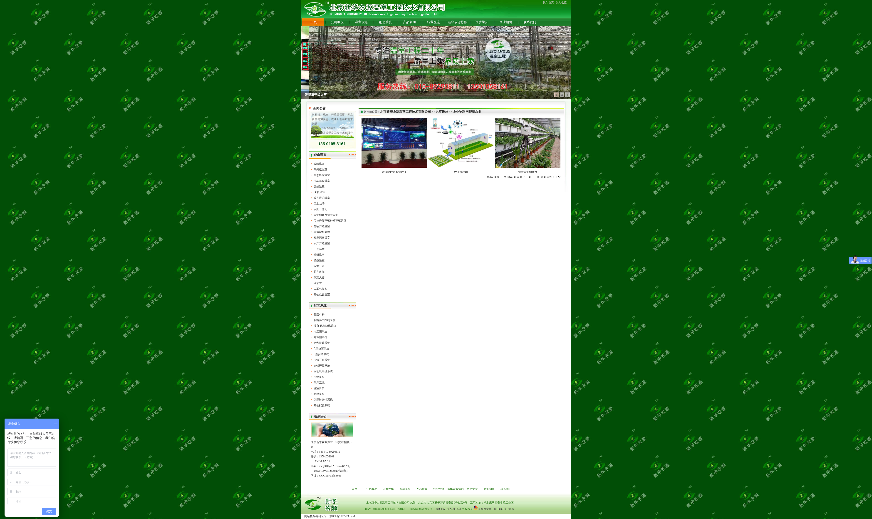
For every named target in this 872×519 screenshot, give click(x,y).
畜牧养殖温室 (322, 226)
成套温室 (320, 155)
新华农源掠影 (457, 22)
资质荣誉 (481, 22)
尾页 (543, 177)
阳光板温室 (320, 169)
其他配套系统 (322, 405)
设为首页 (548, 2)
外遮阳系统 (320, 337)
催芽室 (318, 283)
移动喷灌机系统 (323, 371)
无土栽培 (319, 203)
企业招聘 (505, 22)
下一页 (536, 177)
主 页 (313, 22)
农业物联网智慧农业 (326, 215)
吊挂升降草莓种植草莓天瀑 (330, 220)
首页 (519, 177)
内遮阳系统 (320, 331)
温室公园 (319, 266)
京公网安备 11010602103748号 (496, 509)
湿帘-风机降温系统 (325, 325)
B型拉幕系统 (321, 354)
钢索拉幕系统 (322, 342)
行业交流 (433, 22)
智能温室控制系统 (324, 320)
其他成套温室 (322, 294)
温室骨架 (319, 388)
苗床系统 (319, 382)
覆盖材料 (319, 314)
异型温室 (319, 260)
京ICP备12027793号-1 (448, 509)
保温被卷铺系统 (323, 399)
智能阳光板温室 (316, 94)
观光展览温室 (322, 198)
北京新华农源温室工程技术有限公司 (405, 111)
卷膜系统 (319, 394)
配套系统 (385, 22)
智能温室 (319, 186)
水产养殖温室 (322, 243)
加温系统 (319, 377)
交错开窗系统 (322, 365)
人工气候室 (320, 288)
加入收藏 (561, 2)
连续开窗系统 (322, 360)
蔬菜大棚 (319, 277)
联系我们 (529, 22)
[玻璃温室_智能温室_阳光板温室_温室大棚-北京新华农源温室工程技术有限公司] (376, 9)
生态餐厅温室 (322, 175)
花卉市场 (319, 271)
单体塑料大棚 (322, 232)
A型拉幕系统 (321, 348)
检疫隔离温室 (322, 237)
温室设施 (361, 22)
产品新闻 (409, 22)
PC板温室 (319, 192)
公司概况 (337, 22)
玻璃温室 (319, 163)
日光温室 (319, 249)
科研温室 (319, 254)
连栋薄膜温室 (322, 180)
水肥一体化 (320, 209)
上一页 (527, 177)
